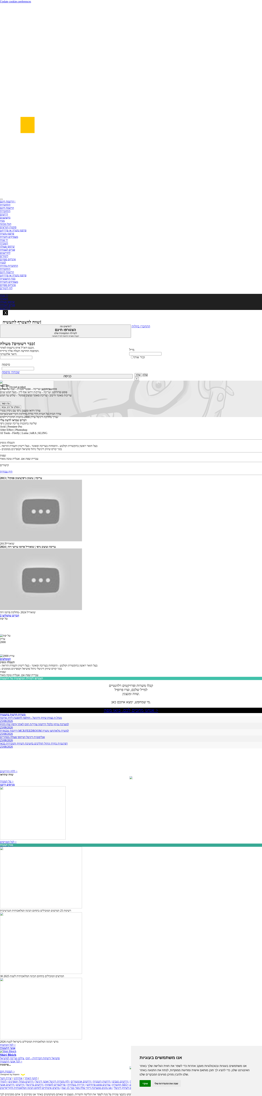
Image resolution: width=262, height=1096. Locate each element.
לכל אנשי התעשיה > (11, 1061)
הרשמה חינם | (8, 201)
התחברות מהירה (9, 265)
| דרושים (20, 1084)
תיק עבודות (6, 471)
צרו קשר (5, 403)
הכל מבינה (5, 223)
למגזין (3, 262)
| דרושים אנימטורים (81, 1081)
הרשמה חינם (7, 207)
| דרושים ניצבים (120, 1081)
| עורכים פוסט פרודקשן (98, 1084)
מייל (131, 350)
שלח (138, 375)
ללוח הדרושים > (8, 771)
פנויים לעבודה (7, 249)
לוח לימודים (6, 288)
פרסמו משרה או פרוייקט (13, 230)
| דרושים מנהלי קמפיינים (21, 1081)
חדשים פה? (65, 331)
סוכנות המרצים (8, 227)
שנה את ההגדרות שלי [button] (166, 1083)
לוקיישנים (5, 252)
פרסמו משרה (7, 233)
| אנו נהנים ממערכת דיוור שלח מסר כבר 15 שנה (87, 1087)
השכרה (4, 243)
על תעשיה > (7, 781)
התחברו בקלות (141, 326)
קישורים (4, 465)
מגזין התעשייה (7, 278)
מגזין (2, 220)
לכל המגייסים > (8, 841)
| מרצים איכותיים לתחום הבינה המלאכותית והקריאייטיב (30, 1087)
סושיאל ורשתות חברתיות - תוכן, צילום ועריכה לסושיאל (30, 1058)
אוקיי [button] (145, 1083)
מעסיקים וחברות (9, 236)
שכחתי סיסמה (11, 372)
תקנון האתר (30, 1078)
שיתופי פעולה (7, 246)
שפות (3, 455)
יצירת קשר (6, 1078)
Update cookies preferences (15, 1)
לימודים (4, 256)
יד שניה (4, 240)
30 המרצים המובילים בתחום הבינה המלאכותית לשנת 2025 (32, 976)
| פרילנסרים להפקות (55, 1084)
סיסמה (6, 364)
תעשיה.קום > (7, 1071)
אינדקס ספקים (8, 259)
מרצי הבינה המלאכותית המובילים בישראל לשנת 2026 (29, 1041)
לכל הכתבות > (8, 1044)
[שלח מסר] (131, 778)
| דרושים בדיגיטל (35, 1084)
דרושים (4, 214)
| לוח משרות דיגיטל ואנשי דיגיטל (52, 1081)
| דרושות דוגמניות (102, 1081)
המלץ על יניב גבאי (10, 407)
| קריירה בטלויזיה (76, 1084)
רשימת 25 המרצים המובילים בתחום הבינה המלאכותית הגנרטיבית (35, 910)
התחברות (5, 204)
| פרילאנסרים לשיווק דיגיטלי (129, 1087)
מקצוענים (5, 217)
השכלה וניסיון (7, 442)
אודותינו (18, 1078)
